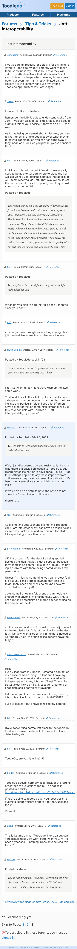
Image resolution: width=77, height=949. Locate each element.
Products (13, 14)
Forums (9, 23)
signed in (8, 937)
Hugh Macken (14, 350)
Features (38, 14)
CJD (9, 322)
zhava (10, 101)
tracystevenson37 (16, 654)
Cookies (36, 947)
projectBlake (13, 548)
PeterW (11, 859)
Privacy (13, 947)
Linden (10, 773)
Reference (61, 55)
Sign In (70, 5)
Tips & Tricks (38, 23)
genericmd (12, 55)
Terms (24, 947)
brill (9, 160)
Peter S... (11, 427)
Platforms (63, 14)
